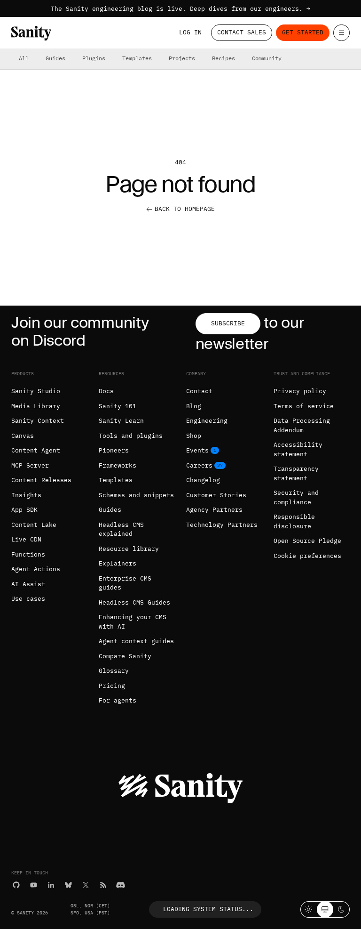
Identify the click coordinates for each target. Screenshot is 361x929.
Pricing (112, 686)
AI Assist (28, 584)
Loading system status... (208, 909)
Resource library (129, 549)
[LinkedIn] (51, 885)
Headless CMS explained (121, 529)
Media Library (35, 406)
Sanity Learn (121, 421)
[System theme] (325, 909)
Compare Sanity (125, 656)
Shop (193, 436)
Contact (199, 391)
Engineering (207, 421)
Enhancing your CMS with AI (132, 621)
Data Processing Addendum (302, 425)
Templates (137, 58)
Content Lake (33, 525)
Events (197, 450)
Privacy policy (300, 391)
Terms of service (304, 406)
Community (267, 58)
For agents (117, 700)
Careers (199, 465)
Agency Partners (214, 510)
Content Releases (41, 480)
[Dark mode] (341, 909)
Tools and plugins (131, 436)
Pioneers (114, 450)
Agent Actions (35, 569)
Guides (55, 58)
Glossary (114, 671)
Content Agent (35, 450)
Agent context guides (136, 641)
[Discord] (121, 885)
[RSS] (103, 885)
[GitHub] (16, 885)
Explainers (117, 563)
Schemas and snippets (136, 495)
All (24, 58)
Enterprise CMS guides (125, 583)
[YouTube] (34, 885)
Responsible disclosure (294, 521)
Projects (182, 58)
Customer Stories (216, 495)
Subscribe (228, 323)
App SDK (24, 510)
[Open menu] (341, 32)
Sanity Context (37, 421)
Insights (26, 495)
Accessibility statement (298, 449)
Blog (193, 406)
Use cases (28, 599)
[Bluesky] (68, 885)
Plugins (93, 58)
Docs (106, 391)
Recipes (223, 58)
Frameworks (117, 465)
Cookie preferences (307, 556)
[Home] (31, 33)
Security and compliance (296, 497)
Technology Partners (222, 525)
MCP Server (30, 465)
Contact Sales (241, 32)
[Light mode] (308, 909)
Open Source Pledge (307, 541)
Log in (190, 32)
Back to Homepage (185, 209)
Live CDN (26, 539)
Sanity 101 (117, 406)
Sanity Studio (35, 391)
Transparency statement (296, 473)
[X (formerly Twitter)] (86, 885)
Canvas (22, 436)
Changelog (203, 480)
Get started (302, 32)
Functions (28, 554)
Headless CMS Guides (134, 602)
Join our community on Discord (80, 331)
